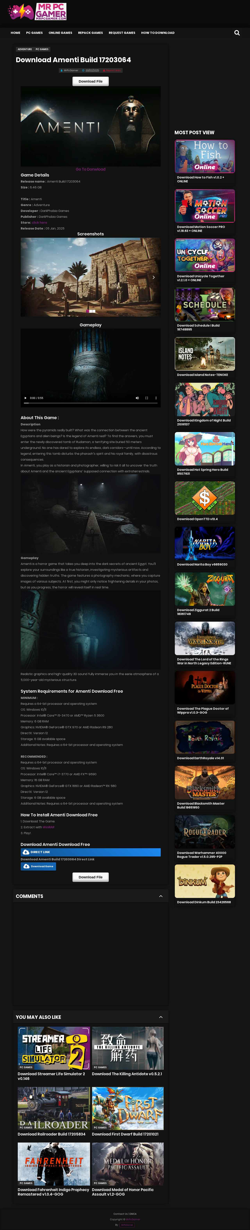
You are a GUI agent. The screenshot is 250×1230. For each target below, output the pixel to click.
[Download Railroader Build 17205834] (54, 1108)
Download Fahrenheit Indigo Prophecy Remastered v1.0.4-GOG (53, 1192)
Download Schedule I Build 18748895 (198, 327)
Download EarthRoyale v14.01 (200, 758)
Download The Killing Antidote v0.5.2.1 (127, 1074)
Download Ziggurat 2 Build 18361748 (198, 612)
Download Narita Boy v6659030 (202, 564)
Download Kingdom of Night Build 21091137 (204, 422)
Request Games (122, 33)
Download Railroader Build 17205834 (52, 1134)
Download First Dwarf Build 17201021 (125, 1134)
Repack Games (90, 33)
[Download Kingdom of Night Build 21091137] (205, 399)
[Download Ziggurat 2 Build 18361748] (205, 589)
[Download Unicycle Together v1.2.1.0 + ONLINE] (205, 255)
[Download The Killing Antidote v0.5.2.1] (128, 1048)
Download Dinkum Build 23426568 (204, 902)
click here (39, 222)
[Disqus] (91, 955)
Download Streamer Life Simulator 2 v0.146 (51, 1076)
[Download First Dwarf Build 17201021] (128, 1108)
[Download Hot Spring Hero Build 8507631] (205, 449)
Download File (91, 81)
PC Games (34, 33)
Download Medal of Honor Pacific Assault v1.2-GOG (123, 1192)
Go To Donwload (90, 169)
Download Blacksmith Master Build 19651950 (201, 805)
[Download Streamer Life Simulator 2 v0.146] (54, 1048)
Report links (113, 70)
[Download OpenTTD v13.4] (205, 498)
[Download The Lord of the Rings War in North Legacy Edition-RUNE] (205, 638)
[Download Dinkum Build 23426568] (205, 881)
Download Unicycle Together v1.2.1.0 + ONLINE (200, 278)
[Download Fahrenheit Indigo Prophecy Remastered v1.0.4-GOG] (54, 1164)
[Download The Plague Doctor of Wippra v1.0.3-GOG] (205, 687)
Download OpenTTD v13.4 (197, 519)
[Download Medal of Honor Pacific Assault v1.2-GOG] (128, 1164)
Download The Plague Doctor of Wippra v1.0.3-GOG (203, 710)
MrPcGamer (127, 1225)
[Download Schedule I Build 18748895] (205, 304)
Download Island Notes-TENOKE (202, 375)
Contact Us (120, 1214)
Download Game (42, 866)
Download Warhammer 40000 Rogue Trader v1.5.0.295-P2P (201, 855)
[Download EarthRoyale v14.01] (205, 737)
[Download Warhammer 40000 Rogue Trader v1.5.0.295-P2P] (205, 832)
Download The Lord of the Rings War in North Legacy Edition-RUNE (204, 661)
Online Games (60, 33)
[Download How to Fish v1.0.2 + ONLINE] (205, 156)
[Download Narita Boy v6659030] (205, 543)
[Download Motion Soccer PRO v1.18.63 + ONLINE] (205, 206)
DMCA (133, 1214)
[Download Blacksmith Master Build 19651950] (205, 782)
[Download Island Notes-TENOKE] (205, 354)
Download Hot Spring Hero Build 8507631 (202, 471)
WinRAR (48, 827)
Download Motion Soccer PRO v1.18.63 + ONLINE (201, 229)
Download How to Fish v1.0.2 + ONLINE (200, 179)
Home (15, 33)
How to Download (158, 33)
